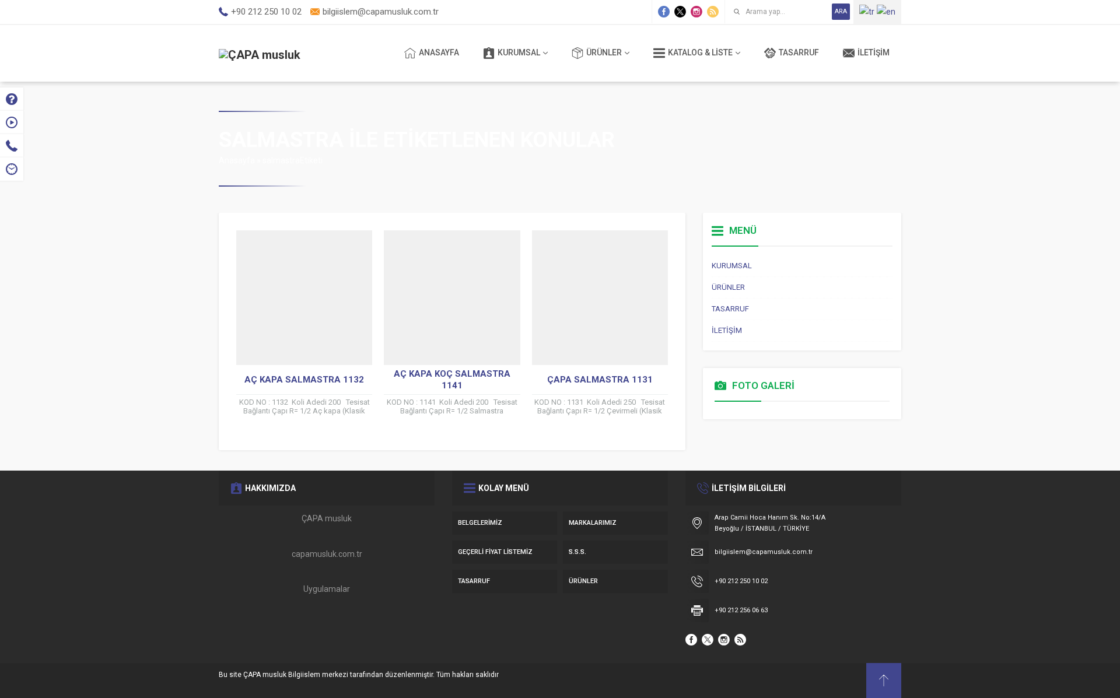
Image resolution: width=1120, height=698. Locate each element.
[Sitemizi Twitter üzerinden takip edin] (680, 11)
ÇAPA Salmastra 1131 (600, 379)
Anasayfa (237, 160)
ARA (841, 11)
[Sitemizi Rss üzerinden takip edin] (713, 11)
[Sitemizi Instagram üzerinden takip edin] (696, 11)
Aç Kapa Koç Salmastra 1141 (452, 380)
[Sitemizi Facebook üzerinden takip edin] (664, 11)
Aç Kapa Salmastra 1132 (304, 379)
